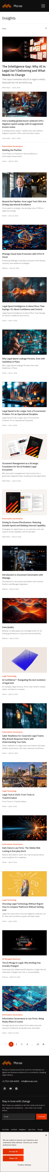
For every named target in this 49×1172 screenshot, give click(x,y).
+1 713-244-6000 (10, 1081)
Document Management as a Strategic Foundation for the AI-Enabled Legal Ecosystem (20, 466)
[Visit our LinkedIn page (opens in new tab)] (4, 1088)
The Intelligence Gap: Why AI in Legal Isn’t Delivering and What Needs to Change (24, 70)
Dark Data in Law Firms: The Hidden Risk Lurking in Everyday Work (21, 849)
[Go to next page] (43, 1044)
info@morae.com (29, 1081)
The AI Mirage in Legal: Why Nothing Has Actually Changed (21, 964)
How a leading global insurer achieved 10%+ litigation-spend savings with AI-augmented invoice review (23, 123)
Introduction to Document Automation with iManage (22, 576)
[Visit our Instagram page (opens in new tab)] (16, 1088)
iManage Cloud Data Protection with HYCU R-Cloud (23, 255)
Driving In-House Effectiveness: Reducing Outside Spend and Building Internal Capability (23, 524)
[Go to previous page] (5, 1044)
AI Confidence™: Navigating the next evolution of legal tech (23, 681)
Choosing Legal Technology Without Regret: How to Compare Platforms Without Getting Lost (23, 906)
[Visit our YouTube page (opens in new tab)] (10, 1088)
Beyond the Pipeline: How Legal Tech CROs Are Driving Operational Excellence (24, 203)
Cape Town (31, 1129)
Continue (41, 1116)
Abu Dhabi (5, 1129)
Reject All (13, 1158)
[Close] (46, 1135)
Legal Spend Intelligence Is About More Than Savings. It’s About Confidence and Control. (23, 308)
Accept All (13, 1151)
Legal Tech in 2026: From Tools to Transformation (18, 796)
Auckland (14, 1129)
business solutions (18, 1072)
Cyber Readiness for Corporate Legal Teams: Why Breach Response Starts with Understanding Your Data (23, 738)
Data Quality (8, 627)
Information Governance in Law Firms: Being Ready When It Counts (23, 1020)
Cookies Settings (24, 1165)
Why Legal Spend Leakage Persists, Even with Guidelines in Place (23, 360)
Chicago (40, 1129)
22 (38, 1044)
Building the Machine (12, 150)
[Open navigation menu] (43, 6)
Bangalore (22, 1129)
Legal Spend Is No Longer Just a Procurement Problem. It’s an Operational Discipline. (24, 413)
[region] (24, 1152)
